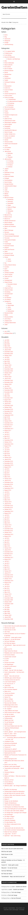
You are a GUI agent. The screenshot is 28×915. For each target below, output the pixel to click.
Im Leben (6, 149)
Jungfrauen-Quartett (9, 716)
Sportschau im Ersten (10, 745)
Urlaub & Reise (8, 282)
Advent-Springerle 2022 (10, 758)
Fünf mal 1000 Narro (9, 641)
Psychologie (7, 243)
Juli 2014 (6, 492)
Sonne (9, 286)
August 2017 (7, 430)
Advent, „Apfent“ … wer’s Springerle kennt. (15, 731)
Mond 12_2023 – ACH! (10, 733)
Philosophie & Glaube (10, 240)
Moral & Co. (7, 218)
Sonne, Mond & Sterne (10, 265)
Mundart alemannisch (9, 220)
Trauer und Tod (8, 276)
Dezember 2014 (8, 482)
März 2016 (7, 455)
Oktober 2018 (8, 413)
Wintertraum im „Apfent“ (10, 749)
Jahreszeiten (7, 159)
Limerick (6, 192)
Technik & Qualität (9, 272)
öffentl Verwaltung (9, 234)
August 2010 (7, 582)
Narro (5, 228)
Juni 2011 (7, 563)
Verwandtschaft (8, 293)
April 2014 (7, 498)
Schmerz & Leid (8, 253)
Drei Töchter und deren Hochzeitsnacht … (15, 830)
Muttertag (9, 153)
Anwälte (9, 303)
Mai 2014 (6, 496)
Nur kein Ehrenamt (16, 898)
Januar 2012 (7, 550)
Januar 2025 (7, 367)
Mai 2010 (6, 588)
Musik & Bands (8, 222)
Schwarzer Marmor (9, 772)
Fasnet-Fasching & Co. (10, 93)
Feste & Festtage (9, 97)
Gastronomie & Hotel (9, 120)
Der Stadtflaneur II (9, 783)
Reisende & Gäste (9, 245)
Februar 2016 (7, 457)
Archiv (6, 35)
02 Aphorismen (8, 53)
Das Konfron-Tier (8, 701)
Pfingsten (9, 157)
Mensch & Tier (8, 215)
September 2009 (8, 603)
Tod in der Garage (16, 892)
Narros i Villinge (8, 699)
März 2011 (7, 569)
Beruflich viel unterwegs (10, 789)
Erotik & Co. (7, 88)
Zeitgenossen (8, 320)
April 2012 (7, 544)
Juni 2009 (7, 607)
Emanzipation (7, 86)
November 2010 (8, 577)
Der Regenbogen (8, 664)
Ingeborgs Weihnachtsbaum (11, 728)
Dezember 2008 (8, 619)
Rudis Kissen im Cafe (10, 630)
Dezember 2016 (8, 440)
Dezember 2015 (8, 461)
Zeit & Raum (7, 319)
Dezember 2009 (8, 598)
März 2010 (7, 592)
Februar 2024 (7, 376)
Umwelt (6, 278)
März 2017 (7, 438)
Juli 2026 (6, 340)
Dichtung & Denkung (9, 82)
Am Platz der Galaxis (9, 643)
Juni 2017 (7, 434)
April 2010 (7, 590)
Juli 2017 (6, 432)
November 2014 (8, 484)
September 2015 (8, 465)
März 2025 (7, 363)
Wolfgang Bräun (8, 333)
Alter (5, 61)
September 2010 (8, 580)
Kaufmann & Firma (9, 172)
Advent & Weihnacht (9, 57)
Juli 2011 (6, 561)
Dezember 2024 (8, 369)
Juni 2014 (7, 494)
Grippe (9, 205)
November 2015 (8, 463)
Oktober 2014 (8, 486)
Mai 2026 (6, 342)
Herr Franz (7, 631)
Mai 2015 (6, 473)
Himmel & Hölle (8, 141)
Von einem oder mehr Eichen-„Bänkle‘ (14, 810)
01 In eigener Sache (9, 51)
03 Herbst (10, 165)
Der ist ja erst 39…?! (9, 683)
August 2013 (7, 513)
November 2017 (8, 424)
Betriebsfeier (7, 74)
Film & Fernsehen (9, 107)
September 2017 (8, 428)
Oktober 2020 (8, 407)
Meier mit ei (7, 691)
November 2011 (8, 553)
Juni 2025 (7, 359)
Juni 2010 (7, 586)
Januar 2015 (7, 480)
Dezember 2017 (8, 423)
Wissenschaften (8, 317)
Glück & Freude (8, 132)
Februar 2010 (7, 594)
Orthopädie (10, 211)
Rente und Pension (9, 249)
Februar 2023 (7, 388)
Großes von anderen (9, 136)
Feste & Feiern (8, 95)
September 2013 (8, 511)
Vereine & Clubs (8, 290)
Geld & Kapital (8, 124)
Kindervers (7, 174)
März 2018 (7, 419)
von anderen (7, 299)
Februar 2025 (7, 365)
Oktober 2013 (8, 509)
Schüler (9, 261)
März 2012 (7, 546)
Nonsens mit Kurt (8, 780)
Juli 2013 (6, 515)
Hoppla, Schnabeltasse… (10, 803)
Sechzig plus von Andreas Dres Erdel (14, 807)
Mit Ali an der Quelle (9, 628)
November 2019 (8, 411)
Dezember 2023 (8, 380)
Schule (6, 257)
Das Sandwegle (8, 814)
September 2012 (8, 534)
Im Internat (7, 730)
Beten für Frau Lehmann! (10, 832)
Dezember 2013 (8, 505)
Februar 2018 (7, 421)
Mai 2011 (6, 565)
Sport (5, 268)
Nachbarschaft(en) (9, 224)
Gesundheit (10, 203)
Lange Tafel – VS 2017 (10, 833)
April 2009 (7, 611)
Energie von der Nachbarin (11, 801)
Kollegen (6, 178)
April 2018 (7, 417)
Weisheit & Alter (8, 313)
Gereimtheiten (14, 7)
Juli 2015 (6, 469)
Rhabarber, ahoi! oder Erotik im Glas (13, 653)
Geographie (7, 126)
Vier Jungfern (7, 708)
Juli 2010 (6, 584)
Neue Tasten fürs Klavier (10, 651)
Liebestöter (7, 685)
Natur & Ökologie (8, 230)
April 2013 (7, 521)
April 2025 (7, 361)
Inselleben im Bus (9, 741)
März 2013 (7, 523)
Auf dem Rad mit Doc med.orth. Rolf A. (14, 793)
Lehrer (9, 259)
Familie (6, 91)
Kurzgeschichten (8, 184)
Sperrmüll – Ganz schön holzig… (12, 835)
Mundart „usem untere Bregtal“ (12, 766)
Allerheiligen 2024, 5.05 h (11, 705)
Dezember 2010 (8, 575)
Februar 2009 (7, 615)
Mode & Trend (8, 217)
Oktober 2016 (8, 442)
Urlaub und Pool (8, 288)
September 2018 (8, 415)
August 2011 (7, 559)
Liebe (5, 190)
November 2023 (8, 382)
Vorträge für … (8, 301)
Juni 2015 (7, 471)
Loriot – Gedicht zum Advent (18, 886)
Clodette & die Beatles (10, 735)
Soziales (6, 267)
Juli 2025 (6, 357)
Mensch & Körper (8, 197)
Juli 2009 (6, 605)
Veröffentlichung (8, 44)
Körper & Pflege (11, 207)
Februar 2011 (7, 571)
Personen (6, 238)
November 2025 (8, 353)
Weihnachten (10, 311)
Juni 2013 (7, 517)
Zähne (9, 213)
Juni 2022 (7, 394)
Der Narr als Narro (9, 714)
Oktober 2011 (8, 555)
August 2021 (7, 399)
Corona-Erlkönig (8, 782)
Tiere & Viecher (8, 274)
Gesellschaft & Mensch (10, 130)
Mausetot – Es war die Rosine (12, 639)
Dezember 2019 (8, 409)
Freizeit (6, 113)
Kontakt (6, 42)
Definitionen (7, 78)
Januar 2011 (7, 573)
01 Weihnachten (11, 99)
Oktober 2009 (8, 602)
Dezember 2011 (8, 551)
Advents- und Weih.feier (13, 59)
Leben (6, 188)
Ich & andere (7, 147)
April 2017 (7, 436)
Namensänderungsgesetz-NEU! (12, 751)
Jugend (6, 168)
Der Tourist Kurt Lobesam (11, 706)
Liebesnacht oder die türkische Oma (13, 828)
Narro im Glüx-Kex (9, 687)
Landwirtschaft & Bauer (10, 186)
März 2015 (7, 476)
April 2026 (7, 344)
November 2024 (8, 371)
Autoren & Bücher (8, 70)
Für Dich (6, 116)
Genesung (10, 201)
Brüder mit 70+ (8, 649)
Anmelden (21, 909)
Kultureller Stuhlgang (9, 820)
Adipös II (6, 799)
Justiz (6, 170)
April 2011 (7, 567)
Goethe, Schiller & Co (9, 134)
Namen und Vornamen (10, 226)
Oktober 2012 (8, 532)
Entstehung (10, 199)
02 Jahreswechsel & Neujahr (14, 101)
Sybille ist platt (8, 724)
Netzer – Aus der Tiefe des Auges (13, 670)
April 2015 (7, 475)
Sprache (6, 270)
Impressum (7, 38)
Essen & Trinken (8, 90)
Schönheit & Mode (9, 255)
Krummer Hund (8, 797)
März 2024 (7, 374)
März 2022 (7, 396)
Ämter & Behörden (9, 63)
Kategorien (7, 40)
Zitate (5, 324)
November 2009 (8, 600)
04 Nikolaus (10, 105)
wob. (5, 331)
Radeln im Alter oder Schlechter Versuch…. (15, 795)
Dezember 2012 (8, 528)
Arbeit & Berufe (8, 64)
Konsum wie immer (9, 662)
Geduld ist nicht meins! (10, 666)
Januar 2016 (7, 459)
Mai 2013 (6, 519)
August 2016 (7, 446)
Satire (5, 251)
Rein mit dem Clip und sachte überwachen (15, 626)
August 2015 (7, 467)
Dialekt (6, 80)
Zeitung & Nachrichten (10, 322)
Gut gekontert (7, 138)
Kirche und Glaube (9, 176)
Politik (6, 242)
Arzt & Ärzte (7, 66)
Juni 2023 (7, 386)
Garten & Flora (8, 118)
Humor (6, 145)
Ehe (5, 84)
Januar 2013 (7, 526)
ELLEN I (6, 660)
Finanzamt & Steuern (9, 109)
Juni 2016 (7, 450)
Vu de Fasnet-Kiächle (10, 681)
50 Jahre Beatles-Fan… (10, 822)
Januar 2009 (7, 617)
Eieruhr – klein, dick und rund (11, 676)
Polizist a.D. (7, 747)
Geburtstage (10, 305)
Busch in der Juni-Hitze (10, 764)
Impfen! (6, 774)
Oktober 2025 (8, 355)
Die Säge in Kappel (9, 816)
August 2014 (7, 490)
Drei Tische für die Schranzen (12, 805)
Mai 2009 (6, 609)
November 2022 (8, 392)
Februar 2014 (7, 501)
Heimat (6, 140)
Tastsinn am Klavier (9, 693)
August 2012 (7, 536)
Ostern (9, 155)
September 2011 (8, 557)
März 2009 (7, 613)
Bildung (6, 76)
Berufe (6, 72)
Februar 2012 (7, 548)
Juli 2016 (6, 448)
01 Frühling (10, 161)
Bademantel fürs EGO (10, 753)
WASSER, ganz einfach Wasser (12, 678)
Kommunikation (8, 180)
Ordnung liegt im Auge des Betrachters (14, 791)
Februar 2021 (7, 401)
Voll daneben (7, 297)
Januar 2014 (7, 503)
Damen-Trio (7, 697)
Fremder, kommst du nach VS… (12, 680)
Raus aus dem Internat (10, 703)
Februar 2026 (7, 348)
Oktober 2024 (8, 373)
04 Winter (9, 166)
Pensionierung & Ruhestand (11, 236)
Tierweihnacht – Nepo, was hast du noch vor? (13, 876)
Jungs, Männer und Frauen (11, 710)
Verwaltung (7, 292)
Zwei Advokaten (8, 695)
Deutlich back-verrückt (10, 656)
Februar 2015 (7, 478)
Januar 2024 (7, 378)
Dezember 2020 (8, 405)
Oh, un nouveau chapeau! (10, 689)
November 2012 (8, 530)
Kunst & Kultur (8, 182)
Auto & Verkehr (8, 68)
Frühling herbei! (8, 718)
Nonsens (6, 232)
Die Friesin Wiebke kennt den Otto (13, 726)
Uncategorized (8, 280)
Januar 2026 (7, 349)
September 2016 (8, 444)
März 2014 (7, 500)
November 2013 (8, 507)
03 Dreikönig (10, 103)
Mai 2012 (6, 542)
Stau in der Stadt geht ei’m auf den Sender (15, 808)
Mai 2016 (6, 451)
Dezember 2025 (8, 351)
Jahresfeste (7, 151)
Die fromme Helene (9, 655)
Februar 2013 (7, 525)
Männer (6, 193)
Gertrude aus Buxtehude (10, 743)
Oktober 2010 (8, 578)
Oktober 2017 (8, 426)
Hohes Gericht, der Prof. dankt (12, 712)
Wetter (6, 315)
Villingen (6, 295)
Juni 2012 (7, 540)
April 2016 (7, 453)
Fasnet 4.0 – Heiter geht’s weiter (12, 637)
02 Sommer (10, 163)
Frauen (6, 111)
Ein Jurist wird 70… (9, 818)
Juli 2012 (6, 538)
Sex (5, 263)
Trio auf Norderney (9, 722)
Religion (6, 247)
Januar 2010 (7, 596)
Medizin (6, 195)
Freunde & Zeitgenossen (10, 115)
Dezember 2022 (8, 390)
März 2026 (7, 346)
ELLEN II (6, 658)
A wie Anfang (7, 55)
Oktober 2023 (8, 384)
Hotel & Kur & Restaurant (10, 143)
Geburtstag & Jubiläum (10, 122)
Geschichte (7, 128)
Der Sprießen (7, 668)
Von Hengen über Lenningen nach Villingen (15, 812)
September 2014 (8, 488)
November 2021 (8, 398)
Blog (5, 37)
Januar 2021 (7, 403)
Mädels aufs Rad (8, 720)
